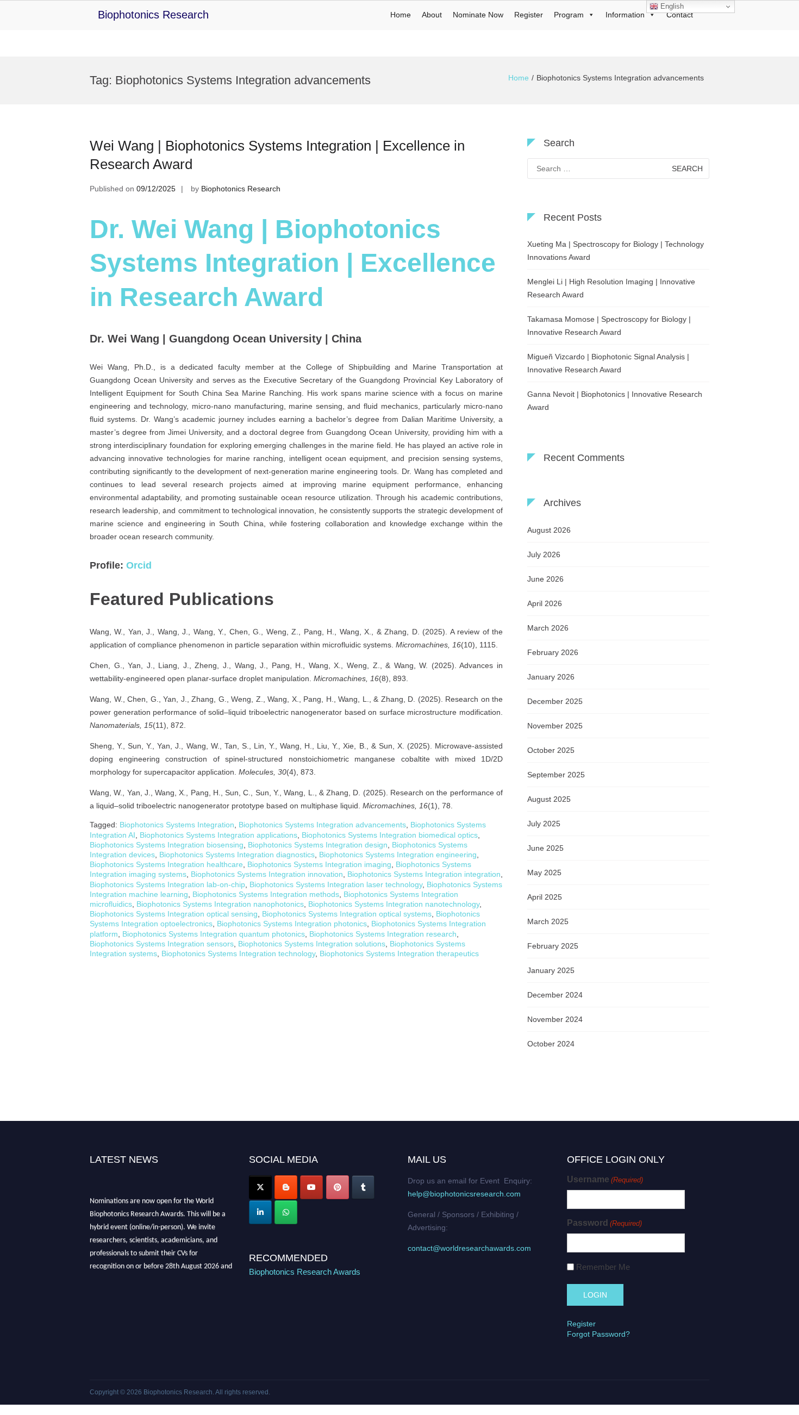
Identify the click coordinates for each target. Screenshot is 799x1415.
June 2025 (545, 848)
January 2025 (551, 970)
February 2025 (552, 946)
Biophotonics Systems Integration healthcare (166, 864)
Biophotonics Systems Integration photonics (292, 923)
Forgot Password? (598, 1334)
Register (528, 14)
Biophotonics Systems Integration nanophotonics (220, 904)
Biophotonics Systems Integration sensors (162, 943)
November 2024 (555, 1019)
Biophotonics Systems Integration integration (424, 874)
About (432, 14)
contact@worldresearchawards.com (469, 1248)
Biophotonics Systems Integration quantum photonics (213, 934)
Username (605, 1179)
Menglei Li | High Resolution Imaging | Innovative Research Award (611, 288)
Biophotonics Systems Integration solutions (311, 943)
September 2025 (556, 774)
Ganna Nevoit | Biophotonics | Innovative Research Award (614, 401)
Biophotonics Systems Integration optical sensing (174, 913)
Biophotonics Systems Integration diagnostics (237, 854)
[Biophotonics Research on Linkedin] (260, 1212)
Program (569, 14)
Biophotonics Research (153, 15)
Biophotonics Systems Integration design (318, 844)
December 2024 (555, 994)
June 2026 (545, 579)
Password (604, 1222)
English (671, 6)
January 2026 (551, 676)
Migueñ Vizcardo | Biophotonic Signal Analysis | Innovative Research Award (608, 363)
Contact (679, 14)
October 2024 (551, 1043)
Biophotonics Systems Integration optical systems (347, 913)
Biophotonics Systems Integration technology (238, 953)
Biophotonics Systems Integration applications (218, 835)
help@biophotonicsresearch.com (464, 1193)
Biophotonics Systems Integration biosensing (167, 844)
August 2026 (549, 530)
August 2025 (549, 799)
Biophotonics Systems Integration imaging (319, 864)
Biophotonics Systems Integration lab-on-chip (167, 884)
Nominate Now (478, 14)
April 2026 (544, 603)
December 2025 (555, 701)
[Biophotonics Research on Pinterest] (337, 1187)
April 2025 (544, 897)
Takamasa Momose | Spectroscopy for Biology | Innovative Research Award (609, 325)
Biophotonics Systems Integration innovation (267, 874)
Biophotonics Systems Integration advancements (322, 824)
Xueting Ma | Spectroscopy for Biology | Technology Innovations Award (615, 250)
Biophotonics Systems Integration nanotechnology (393, 904)
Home (400, 14)
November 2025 (555, 725)
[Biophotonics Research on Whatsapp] (285, 1212)
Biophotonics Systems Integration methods (265, 894)
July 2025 (543, 823)
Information (625, 14)
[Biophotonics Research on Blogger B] (285, 1187)
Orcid (139, 565)
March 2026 (548, 628)
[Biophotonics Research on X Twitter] (260, 1187)
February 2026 (552, 652)
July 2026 (543, 554)
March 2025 (548, 921)
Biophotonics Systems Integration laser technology (335, 884)
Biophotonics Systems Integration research (383, 934)
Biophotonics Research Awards (304, 1271)
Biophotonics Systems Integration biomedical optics (390, 835)
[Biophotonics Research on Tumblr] (363, 1187)
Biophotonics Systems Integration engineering (398, 854)
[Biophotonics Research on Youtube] (311, 1187)
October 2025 (551, 750)
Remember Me (603, 1266)
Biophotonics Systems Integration (177, 824)
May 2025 (544, 872)
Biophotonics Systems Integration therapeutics (399, 953)
